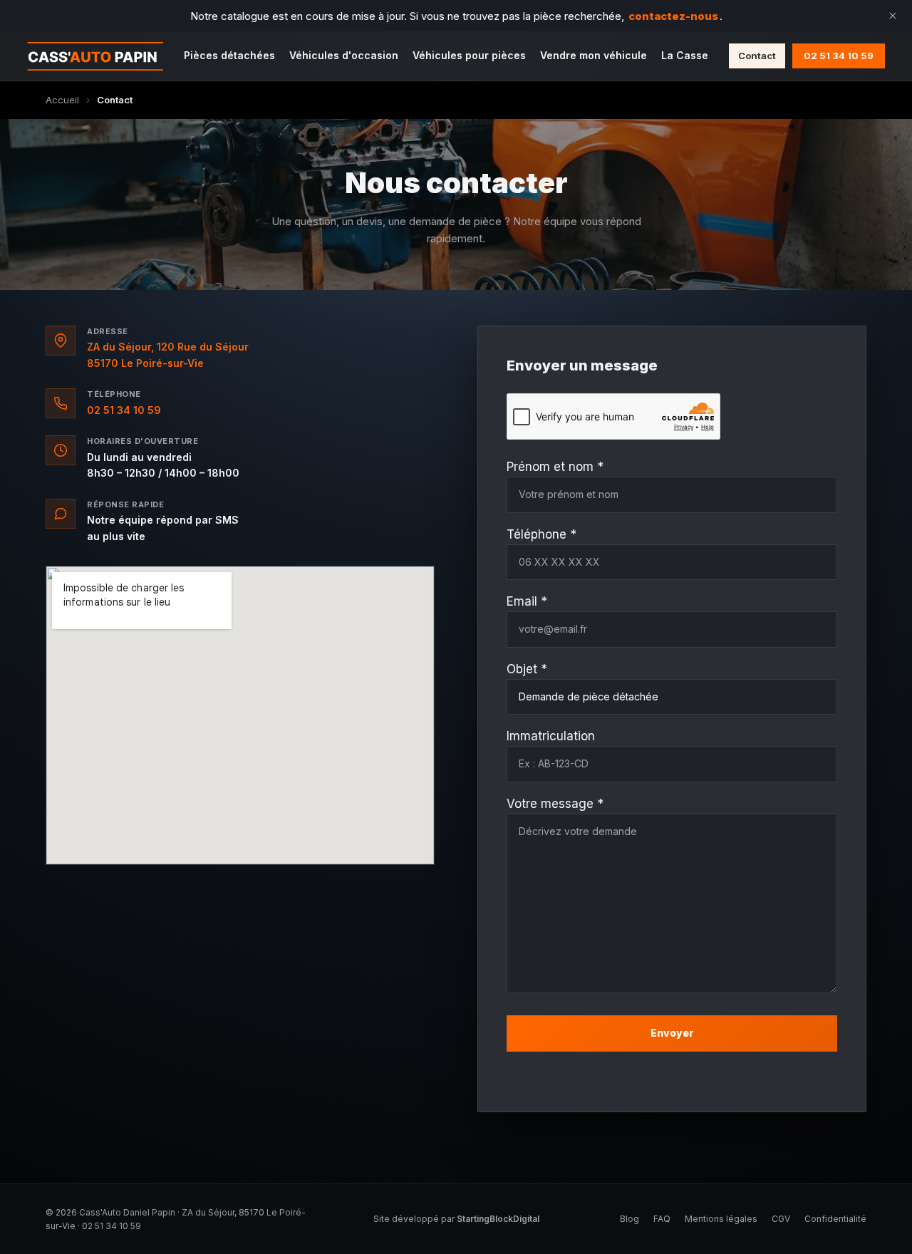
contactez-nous (673, 16)
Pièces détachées (229, 55)
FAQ (661, 1218)
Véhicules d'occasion (343, 55)
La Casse (684, 55)
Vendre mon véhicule (593, 55)
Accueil (62, 99)
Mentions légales (721, 1218)
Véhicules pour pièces (469, 55)
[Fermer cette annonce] (892, 15)
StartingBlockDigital (498, 1218)
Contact (757, 55)
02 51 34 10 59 (839, 55)
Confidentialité (835, 1218)
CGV (781, 1218)
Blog (629, 1218)
